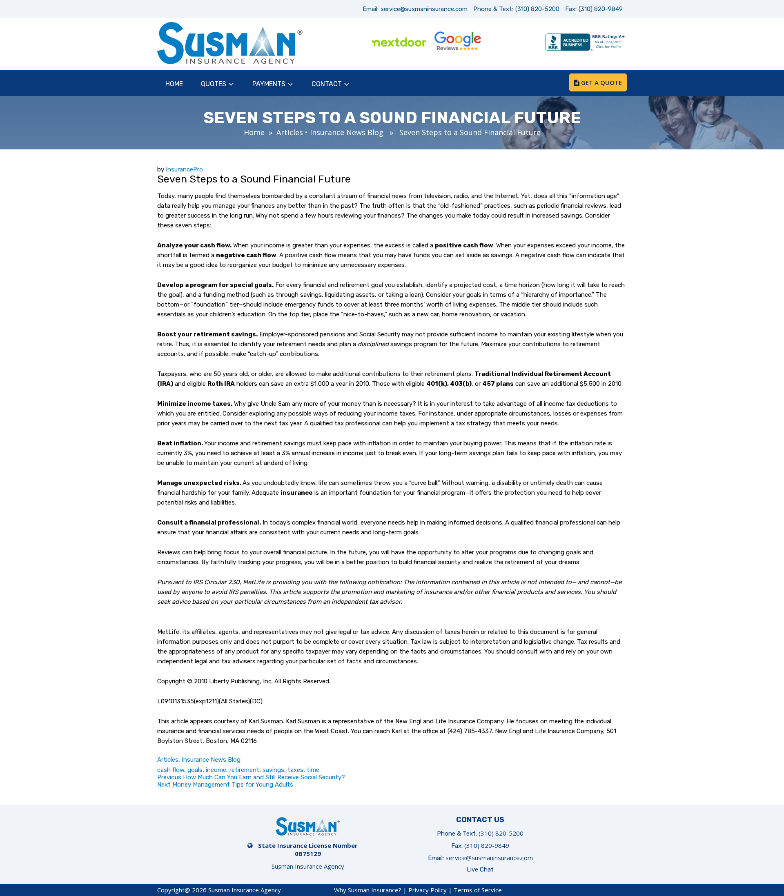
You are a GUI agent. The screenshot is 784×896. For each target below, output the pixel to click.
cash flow (170, 770)
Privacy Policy (427, 890)
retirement (244, 770)
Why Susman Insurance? (367, 890)
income (216, 770)
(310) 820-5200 (537, 9)
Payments (268, 84)
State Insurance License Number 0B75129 (308, 849)
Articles (289, 132)
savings (273, 770)
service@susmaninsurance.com (424, 9)
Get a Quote (600, 82)
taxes (295, 770)
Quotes (213, 84)
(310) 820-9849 (601, 9)
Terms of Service (478, 890)
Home (174, 84)
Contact (327, 84)
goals (195, 770)
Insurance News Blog (346, 132)
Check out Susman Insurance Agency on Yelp (516, 43)
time (313, 770)
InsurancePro (184, 169)
